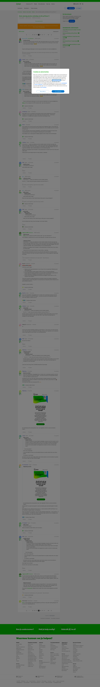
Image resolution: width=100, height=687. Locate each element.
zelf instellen (43, 87)
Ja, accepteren (58, 91)
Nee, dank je (42, 91)
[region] (50, 81)
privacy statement (39, 84)
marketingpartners (56, 80)
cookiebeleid (64, 83)
